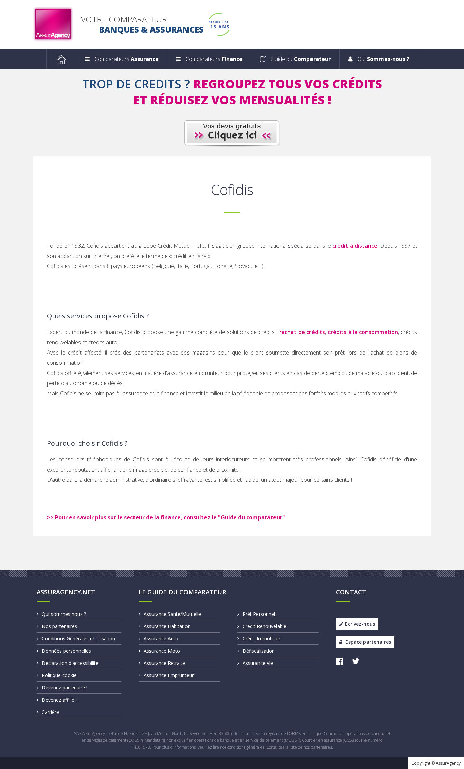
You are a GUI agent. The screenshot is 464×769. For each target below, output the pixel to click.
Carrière (50, 712)
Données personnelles (66, 651)
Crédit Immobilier (261, 638)
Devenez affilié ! (59, 700)
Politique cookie (59, 675)
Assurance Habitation (167, 626)
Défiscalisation (259, 651)
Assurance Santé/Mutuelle (172, 614)
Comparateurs (126, 59)
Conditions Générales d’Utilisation (78, 638)
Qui (382, 59)
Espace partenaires (367, 642)
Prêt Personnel (259, 614)
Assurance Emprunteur (169, 675)
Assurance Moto (162, 651)
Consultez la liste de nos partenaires (299, 747)
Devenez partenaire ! (64, 687)
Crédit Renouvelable (264, 626)
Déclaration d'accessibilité (70, 663)
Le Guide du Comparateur (182, 592)
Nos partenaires (59, 626)
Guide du (300, 59)
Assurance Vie (258, 663)
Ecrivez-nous (360, 624)
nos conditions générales (242, 747)
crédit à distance (354, 245)
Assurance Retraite (164, 663)
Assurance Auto (161, 638)
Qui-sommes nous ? (64, 614)
